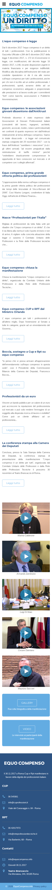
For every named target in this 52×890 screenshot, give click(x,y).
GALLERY (27, 702)
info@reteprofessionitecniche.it (22, 834)
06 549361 (13, 796)
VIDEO (27, 729)
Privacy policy (40, 886)
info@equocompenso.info (20, 859)
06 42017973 (14, 828)
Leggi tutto (13, 206)
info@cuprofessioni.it (18, 802)
